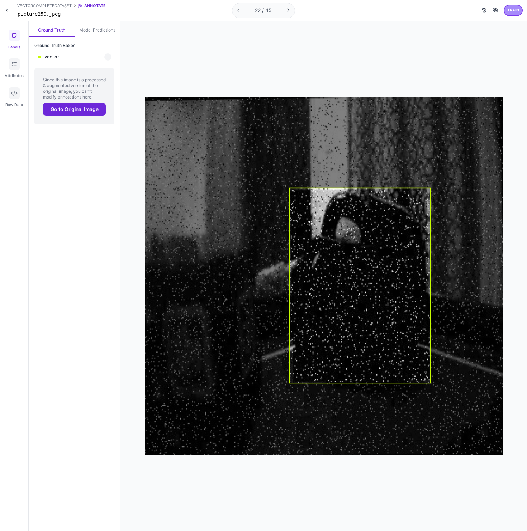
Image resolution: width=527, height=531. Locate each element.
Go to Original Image (75, 109)
